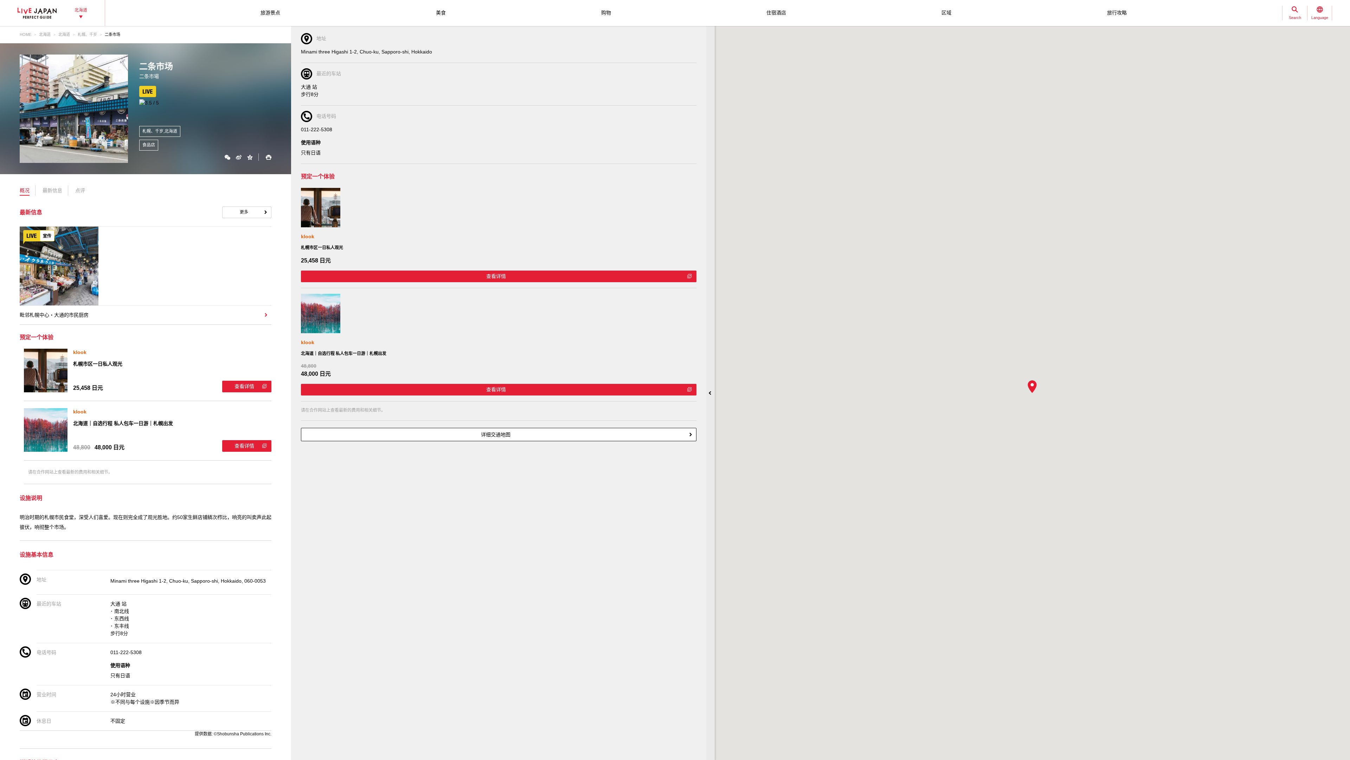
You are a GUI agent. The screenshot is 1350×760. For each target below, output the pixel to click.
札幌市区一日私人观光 (97, 364)
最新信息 (52, 190)
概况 (25, 190)
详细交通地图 (495, 434)
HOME (25, 34)
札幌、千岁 (87, 34)
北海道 (45, 34)
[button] (1032, 386)
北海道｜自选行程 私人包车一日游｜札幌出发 (123, 423)
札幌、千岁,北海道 (159, 131)
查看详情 (244, 386)
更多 (244, 212)
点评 (80, 190)
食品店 (148, 144)
